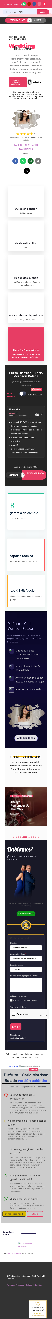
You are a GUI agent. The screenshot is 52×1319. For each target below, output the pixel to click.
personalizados (16, 20)
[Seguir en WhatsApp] (24, 4)
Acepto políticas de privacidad (25, 1000)
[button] (14, 837)
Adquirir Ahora (26, 738)
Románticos (26, 149)
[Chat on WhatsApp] (26, 915)
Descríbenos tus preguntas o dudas (23, 976)
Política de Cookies (34, 1285)
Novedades (31, 145)
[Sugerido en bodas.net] (38, 1317)
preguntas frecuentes (14, 1214)
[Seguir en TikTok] (44, 4)
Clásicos (18, 145)
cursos (39, 20)
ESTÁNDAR (13, 475)
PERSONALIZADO (35, 475)
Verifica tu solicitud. (18, 1007)
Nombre (13, 943)
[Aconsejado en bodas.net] (26, 1246)
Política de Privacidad (15, 1285)
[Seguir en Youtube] (29, 4)
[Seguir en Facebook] (34, 4)
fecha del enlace (16, 965)
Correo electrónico (18, 954)
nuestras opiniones (14, 1253)
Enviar (16, 1026)
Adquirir (37, 82)
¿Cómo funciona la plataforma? (16, 82)
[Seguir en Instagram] (39, 4)
